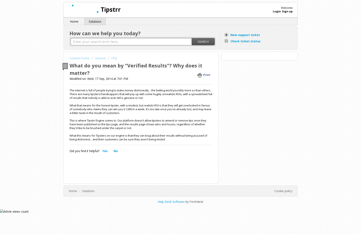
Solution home (80, 58)
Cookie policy (283, 191)
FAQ (114, 58)
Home (74, 21)
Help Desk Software (172, 202)
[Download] (172, 62)
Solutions (95, 21)
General (100, 58)
